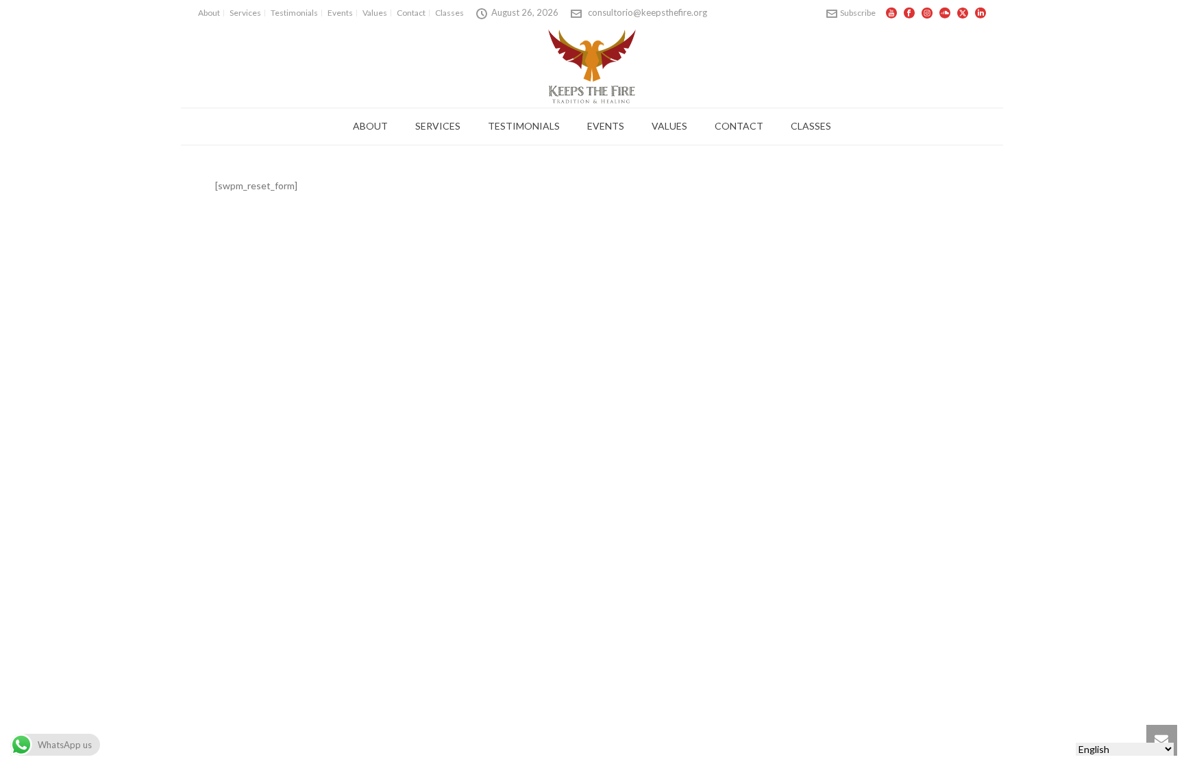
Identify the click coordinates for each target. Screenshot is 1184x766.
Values (669, 126)
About (370, 126)
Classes (811, 126)
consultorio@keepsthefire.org (647, 12)
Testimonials (524, 126)
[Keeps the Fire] (592, 66)
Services (437, 126)
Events (605, 126)
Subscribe (858, 13)
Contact (739, 126)
